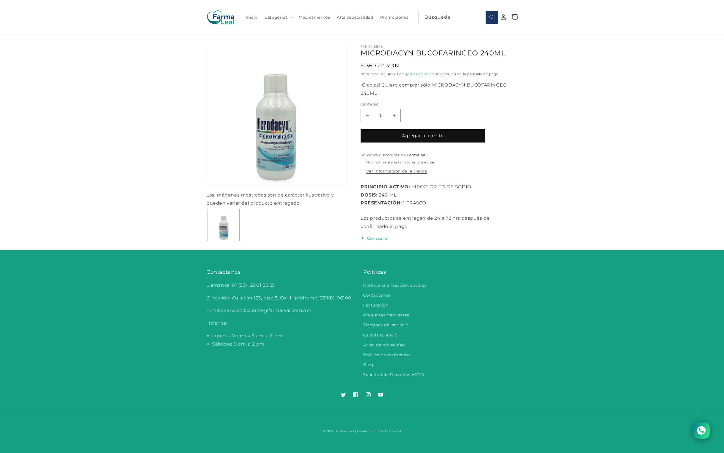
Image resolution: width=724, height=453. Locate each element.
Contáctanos (376, 295)
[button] (278, 17)
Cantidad (370, 104)
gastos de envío (419, 74)
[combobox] (458, 17)
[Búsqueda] (492, 17)
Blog (368, 364)
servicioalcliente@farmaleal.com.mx (267, 310)
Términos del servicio (386, 324)
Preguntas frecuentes (386, 315)
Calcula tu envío (380, 335)
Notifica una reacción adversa (394, 285)
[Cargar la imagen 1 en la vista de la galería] (224, 225)
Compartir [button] (378, 238)
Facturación (376, 305)
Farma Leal (345, 431)
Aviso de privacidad (384, 345)
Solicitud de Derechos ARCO (393, 374)
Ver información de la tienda (396, 171)
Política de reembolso (386, 354)
